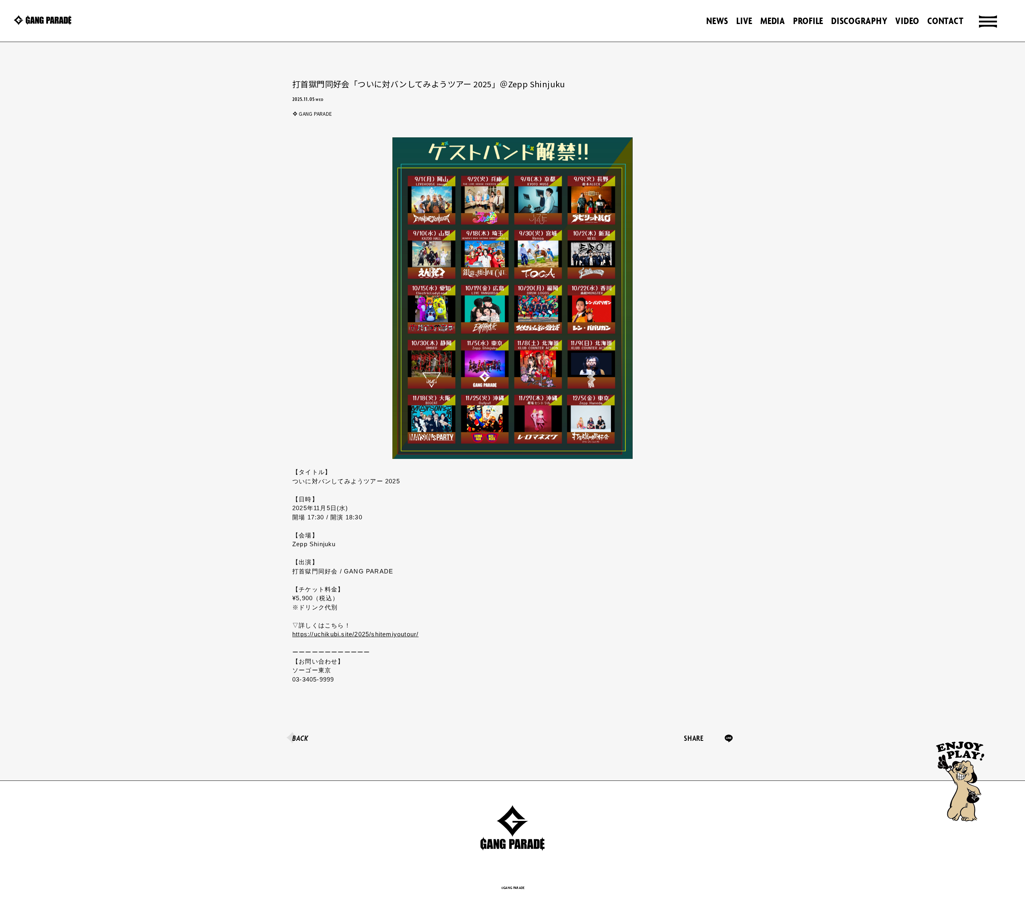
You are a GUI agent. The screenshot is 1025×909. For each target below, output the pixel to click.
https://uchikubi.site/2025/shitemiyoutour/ (355, 634)
